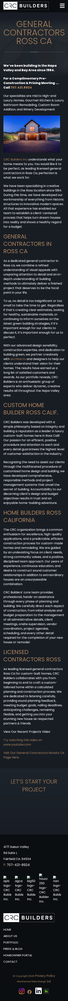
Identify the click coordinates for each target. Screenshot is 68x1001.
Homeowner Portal (17, 955)
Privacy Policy (45, 976)
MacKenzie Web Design (31, 981)
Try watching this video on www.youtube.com (22, 742)
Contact (10, 962)
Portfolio (10, 942)
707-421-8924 (18, 865)
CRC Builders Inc (15, 159)
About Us (10, 936)
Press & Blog (12, 949)
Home (7, 930)
